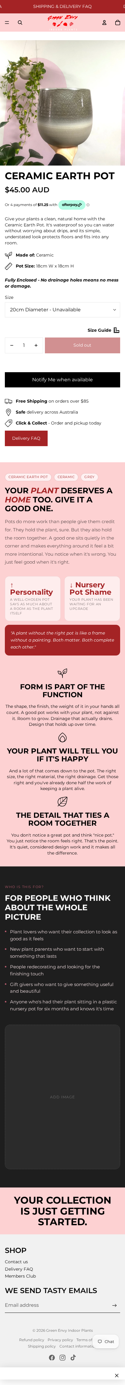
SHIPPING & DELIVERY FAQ (54, 6)
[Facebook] (52, 1357)
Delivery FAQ (26, 438)
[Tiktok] (73, 1357)
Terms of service (91, 1340)
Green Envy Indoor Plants (69, 1330)
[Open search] (20, 22)
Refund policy (31, 1340)
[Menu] (7, 23)
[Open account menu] (104, 22)
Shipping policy (42, 1346)
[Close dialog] (116, 1375)
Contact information (78, 1346)
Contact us (16, 1261)
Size (9, 297)
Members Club (20, 1276)
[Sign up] (114, 1305)
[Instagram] (62, 1357)
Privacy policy (60, 1340)
